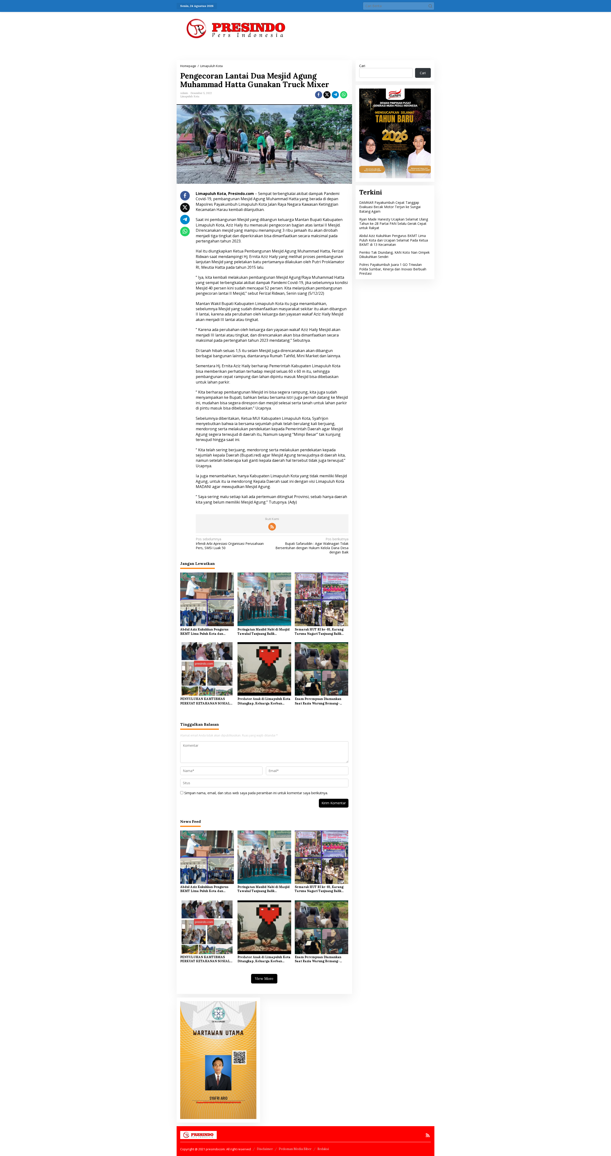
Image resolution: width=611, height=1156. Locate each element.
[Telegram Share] (335, 94)
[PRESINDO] (236, 28)
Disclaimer (265, 1149)
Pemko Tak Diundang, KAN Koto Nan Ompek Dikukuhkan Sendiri (394, 254)
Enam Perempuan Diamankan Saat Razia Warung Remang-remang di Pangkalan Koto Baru (319, 701)
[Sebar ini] (318, 94)
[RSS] (272, 527)
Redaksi (323, 1149)
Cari (362, 65)
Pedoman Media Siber (295, 1149)
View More (264, 978)
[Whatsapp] (343, 94)
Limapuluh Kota (189, 96)
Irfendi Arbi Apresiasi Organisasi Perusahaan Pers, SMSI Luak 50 (230, 543)
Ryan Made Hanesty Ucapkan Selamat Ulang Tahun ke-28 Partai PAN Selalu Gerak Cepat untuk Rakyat (393, 223)
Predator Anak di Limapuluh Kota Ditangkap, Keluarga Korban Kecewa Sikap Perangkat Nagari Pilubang (263, 701)
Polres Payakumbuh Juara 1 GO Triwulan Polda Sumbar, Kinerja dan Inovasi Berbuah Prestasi (392, 268)
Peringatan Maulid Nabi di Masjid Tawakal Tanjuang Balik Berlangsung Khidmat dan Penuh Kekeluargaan (263, 631)
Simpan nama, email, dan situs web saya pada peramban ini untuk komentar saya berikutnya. (256, 793)
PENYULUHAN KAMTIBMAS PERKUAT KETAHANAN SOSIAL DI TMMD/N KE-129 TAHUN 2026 (206, 701)
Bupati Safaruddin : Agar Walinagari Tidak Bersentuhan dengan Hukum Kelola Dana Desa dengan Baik (311, 545)
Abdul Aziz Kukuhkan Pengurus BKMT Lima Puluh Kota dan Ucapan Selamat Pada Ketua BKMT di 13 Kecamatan (204, 631)
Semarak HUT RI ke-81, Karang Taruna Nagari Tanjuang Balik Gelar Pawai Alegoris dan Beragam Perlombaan (319, 631)
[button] (430, 6)
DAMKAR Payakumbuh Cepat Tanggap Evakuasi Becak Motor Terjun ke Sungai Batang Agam (390, 206)
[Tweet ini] (327, 94)
